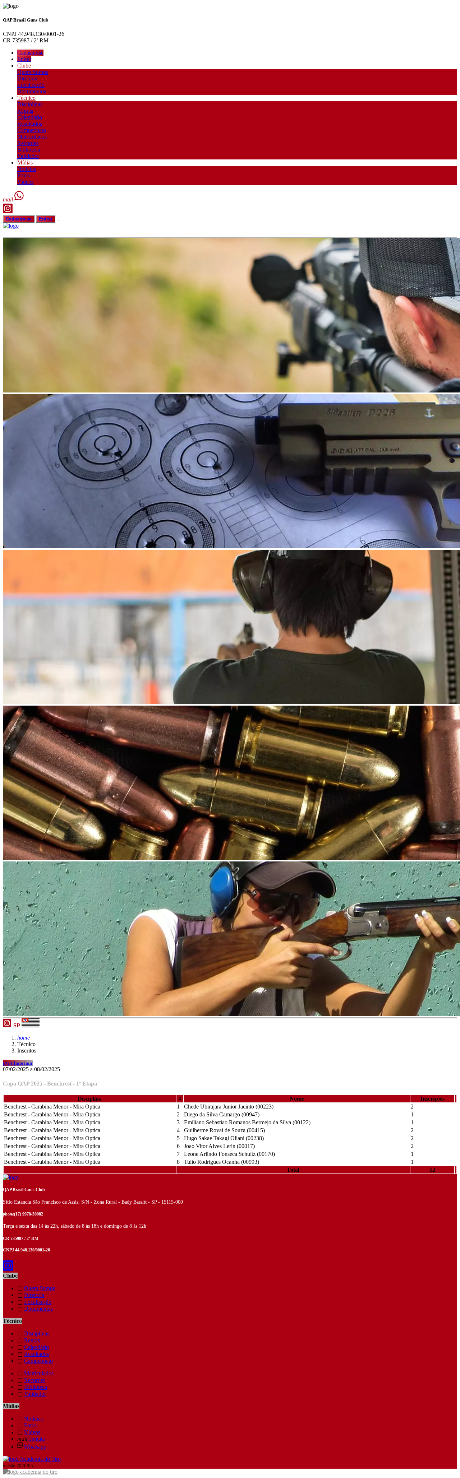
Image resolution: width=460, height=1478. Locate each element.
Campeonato (31, 130)
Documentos (31, 91)
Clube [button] (24, 65)
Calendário (29, 117)
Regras (25, 111)
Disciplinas (29, 104)
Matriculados (32, 137)
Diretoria (27, 78)
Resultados (29, 124)
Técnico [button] (26, 98)
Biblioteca (28, 150)
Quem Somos (32, 72)
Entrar (24, 59)
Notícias (26, 169)
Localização (31, 85)
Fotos (23, 175)
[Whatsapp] (19, 199)
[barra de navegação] (58, 220)
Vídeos (25, 182)
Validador (28, 156)
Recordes (27, 143)
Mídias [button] (25, 162)
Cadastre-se (30, 53)
